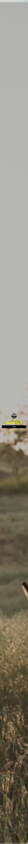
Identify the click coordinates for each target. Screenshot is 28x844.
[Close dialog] (25, 2)
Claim (14, 426)
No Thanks (14, 430)
